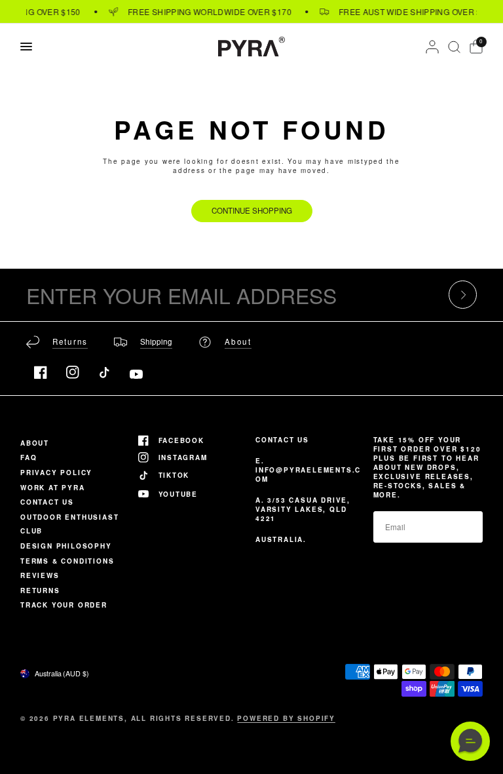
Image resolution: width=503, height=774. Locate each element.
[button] (470, 741)
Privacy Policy (56, 472)
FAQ (28, 457)
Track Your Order (63, 605)
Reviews (40, 575)
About (34, 443)
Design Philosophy (66, 546)
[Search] (454, 46)
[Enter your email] (463, 295)
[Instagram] (72, 372)
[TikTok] (104, 372)
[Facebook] (40, 372)
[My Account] (432, 46)
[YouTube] (136, 374)
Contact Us (47, 502)
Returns (40, 590)
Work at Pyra (52, 487)
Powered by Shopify (286, 718)
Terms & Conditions (67, 561)
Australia (62, 673)
